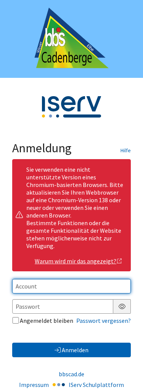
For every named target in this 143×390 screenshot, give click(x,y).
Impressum (34, 384)
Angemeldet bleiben (46, 320)
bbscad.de (71, 374)
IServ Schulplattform (96, 384)
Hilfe (126, 150)
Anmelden (75, 350)
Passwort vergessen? (103, 320)
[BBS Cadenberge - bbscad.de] (71, 39)
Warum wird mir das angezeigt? (75, 261)
